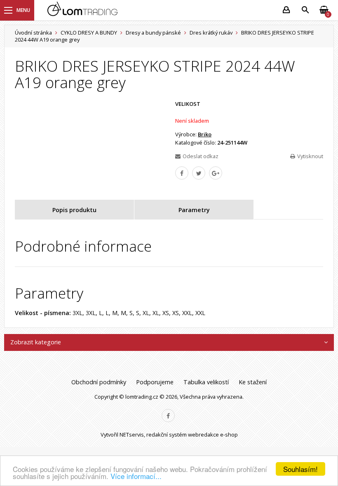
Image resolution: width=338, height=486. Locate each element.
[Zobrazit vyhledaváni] (305, 10)
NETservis (132, 434)
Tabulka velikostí (206, 382)
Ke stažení (253, 382)
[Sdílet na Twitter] (198, 173)
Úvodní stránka (33, 32)
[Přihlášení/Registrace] (286, 10)
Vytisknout (310, 156)
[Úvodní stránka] (159, 10)
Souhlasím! (300, 469)
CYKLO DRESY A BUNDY (89, 32)
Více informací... (136, 476)
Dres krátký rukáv (211, 32)
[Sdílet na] (215, 173)
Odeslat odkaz (200, 156)
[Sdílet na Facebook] (181, 173)
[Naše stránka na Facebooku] (168, 415)
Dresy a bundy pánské (153, 32)
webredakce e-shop (213, 434)
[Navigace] (17, 10)
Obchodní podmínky (98, 382)
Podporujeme (155, 382)
